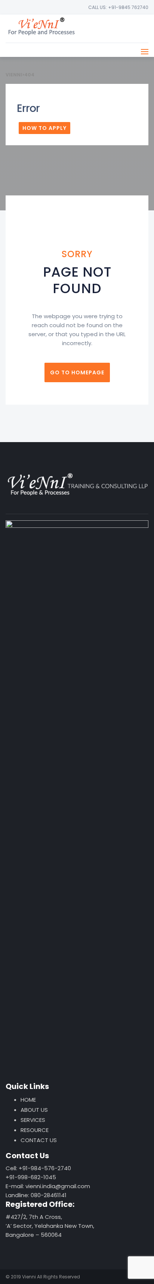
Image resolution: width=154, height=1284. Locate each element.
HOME (28, 1100)
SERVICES (33, 1120)
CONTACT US (39, 1140)
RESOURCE (35, 1130)
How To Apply (44, 128)
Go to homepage (77, 372)
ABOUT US (34, 1110)
